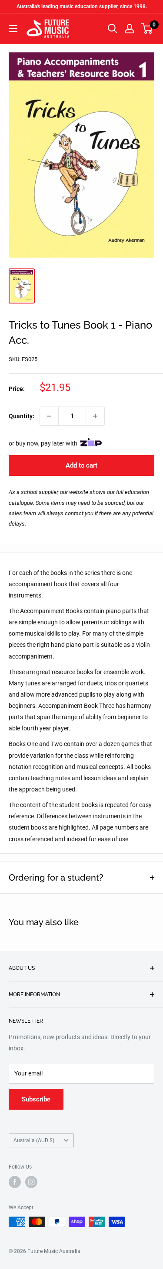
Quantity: (21, 416)
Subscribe (36, 1099)
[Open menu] (13, 28)
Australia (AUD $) (33, 1140)
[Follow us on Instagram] (31, 1182)
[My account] (129, 28)
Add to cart (81, 465)
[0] (147, 28)
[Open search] (112, 28)
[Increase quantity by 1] (95, 416)
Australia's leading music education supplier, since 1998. (82, 6)
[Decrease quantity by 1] (49, 416)
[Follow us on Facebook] (15, 1182)
